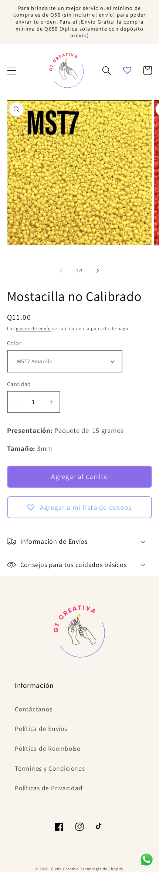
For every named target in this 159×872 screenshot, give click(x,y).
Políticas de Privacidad (48, 788)
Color (14, 343)
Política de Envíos (41, 728)
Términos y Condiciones (50, 768)
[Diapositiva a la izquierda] (61, 271)
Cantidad (19, 384)
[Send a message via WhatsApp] (146, 859)
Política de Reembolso (48, 748)
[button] (11, 70)
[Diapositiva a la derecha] (98, 271)
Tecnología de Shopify (102, 868)
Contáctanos (33, 709)
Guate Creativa (65, 868)
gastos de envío (33, 328)
